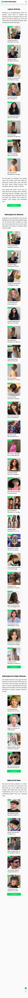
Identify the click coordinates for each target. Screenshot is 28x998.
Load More (14, 205)
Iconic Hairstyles (9, 2)
